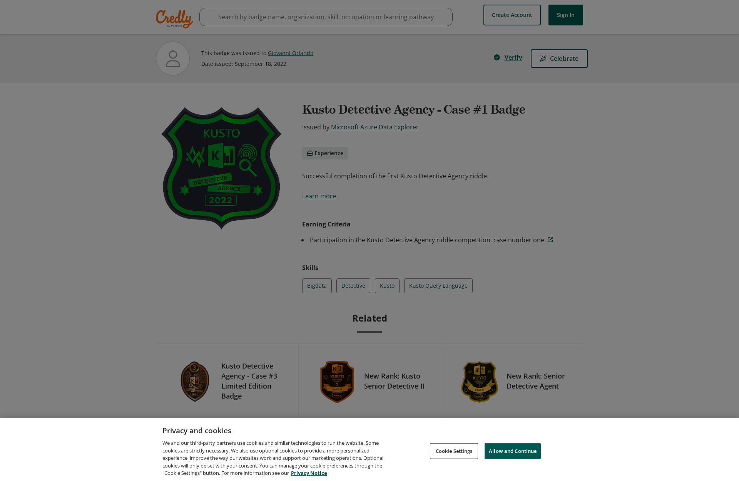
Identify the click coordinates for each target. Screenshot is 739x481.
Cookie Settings (454, 450)
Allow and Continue (513, 450)
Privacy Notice (309, 472)
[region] (369, 449)
